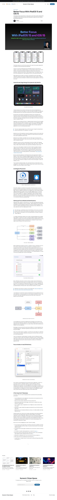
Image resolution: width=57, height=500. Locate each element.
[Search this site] (45, 4)
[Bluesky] (26, 491)
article (36, 431)
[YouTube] (30, 491)
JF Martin (17, 20)
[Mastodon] (28, 491)
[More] (17, 4)
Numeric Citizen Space (28, 4)
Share (42, 20)
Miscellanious (15, 9)
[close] (56, 1)
